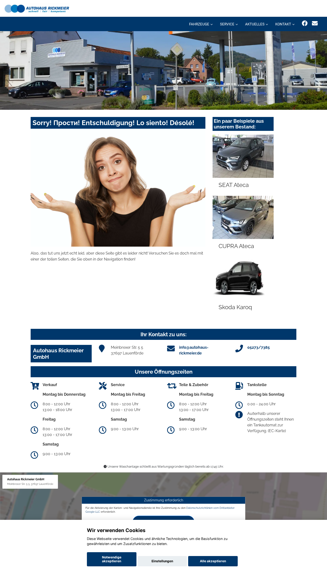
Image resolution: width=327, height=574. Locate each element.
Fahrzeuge (199, 24)
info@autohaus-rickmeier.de (194, 350)
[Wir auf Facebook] (305, 23)
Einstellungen (162, 561)
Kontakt (283, 24)
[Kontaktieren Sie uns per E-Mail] (315, 23)
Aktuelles (255, 24)
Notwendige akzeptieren (111, 559)
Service (227, 24)
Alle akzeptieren (213, 561)
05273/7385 (258, 347)
